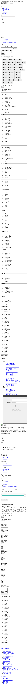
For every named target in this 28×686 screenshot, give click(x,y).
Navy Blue (7, 325)
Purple (6, 326)
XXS (18, 77)
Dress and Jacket (8, 120)
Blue (6, 324)
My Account (6, 9)
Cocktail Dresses (8, 98)
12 (24, 62)
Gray (6, 350)
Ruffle (6, 205)
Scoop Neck (7, 265)
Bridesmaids (7, 95)
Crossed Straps (8, 168)
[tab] (15, 373)
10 (19, 62)
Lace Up (6, 169)
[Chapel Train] (3, 567)
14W (16, 70)
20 (21, 65)
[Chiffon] (3, 559)
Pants (6, 129)
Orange (6, 340)
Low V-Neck (7, 258)
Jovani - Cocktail (9, 374)
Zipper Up (7, 174)
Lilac (6, 328)
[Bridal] (6, 522)
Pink (6, 332)
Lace (6, 203)
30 (5, 70)
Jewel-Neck (7, 257)
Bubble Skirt (7, 147)
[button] (5, 39)
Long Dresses (8, 126)
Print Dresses (7, 130)
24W (5, 75)
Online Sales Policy (7, 465)
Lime (6, 317)
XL (5, 82)
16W (22, 70)
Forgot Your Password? (16, 409)
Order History (6, 470)
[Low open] (4, 543)
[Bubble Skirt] (5, 534)
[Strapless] (4, 592)
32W (12, 77)
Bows (6, 195)
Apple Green (7, 314)
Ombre (6, 185)
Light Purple (7, 329)
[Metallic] (2, 547)
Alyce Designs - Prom (10, 368)
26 (15, 67)
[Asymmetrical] (3, 565)
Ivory (6, 343)
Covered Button (8, 167)
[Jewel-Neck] (4, 574)
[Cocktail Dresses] (6, 525)
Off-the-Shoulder (8, 260)
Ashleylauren (9, 369)
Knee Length (7, 241)
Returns (5, 459)
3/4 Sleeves (7, 288)
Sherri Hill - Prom (10, 384)
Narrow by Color (6, 309)
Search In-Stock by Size (8, 56)
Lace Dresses (7, 122)
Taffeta (6, 227)
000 (5, 59)
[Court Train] (3, 568)
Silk (5, 226)
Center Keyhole (8, 150)
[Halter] (4, 571)
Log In (4, 13)
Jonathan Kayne (9, 373)
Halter (6, 254)
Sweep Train (7, 244)
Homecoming (7, 105)
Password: (9, 402)
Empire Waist (7, 278)
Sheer (6, 172)
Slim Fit (6, 281)
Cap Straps (7, 300)
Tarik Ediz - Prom (10, 385)
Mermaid (6, 279)
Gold (6, 345)
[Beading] (4, 553)
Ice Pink (6, 330)
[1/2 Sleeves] (5, 583)
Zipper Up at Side (8, 175)
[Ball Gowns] (4, 528)
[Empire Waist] (4, 578)
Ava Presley (8, 370)
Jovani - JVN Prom (10, 378)
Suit (5, 137)
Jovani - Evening (9, 375)
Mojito (6, 313)
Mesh (6, 220)
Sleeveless (7, 294)
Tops (6, 138)
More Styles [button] (5, 386)
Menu (2, 37)
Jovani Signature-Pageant (11, 394)
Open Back (7, 155)
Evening (6, 101)
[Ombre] (2, 549)
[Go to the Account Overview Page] (1, 6)
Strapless (6, 268)
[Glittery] (2, 546)
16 (10, 65)
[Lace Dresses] (4, 531)
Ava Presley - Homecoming (12, 372)
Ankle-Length (8, 235)
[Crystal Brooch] (4, 556)
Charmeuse (7, 213)
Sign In (13, 405)
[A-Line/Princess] (4, 576)
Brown (6, 347)
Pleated (6, 157)
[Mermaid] (4, 579)
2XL (11, 82)
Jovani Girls (8, 391)
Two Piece (7, 141)
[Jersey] (3, 562)
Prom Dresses (8, 108)
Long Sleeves (7, 289)
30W (5, 77)
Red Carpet (7, 110)
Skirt (6, 136)
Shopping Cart (6, 10)
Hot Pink (7, 333)
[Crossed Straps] (4, 541)
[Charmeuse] (3, 558)
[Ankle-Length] (3, 564)
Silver (6, 351)
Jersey (6, 218)
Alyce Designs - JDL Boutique (12, 367)
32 (10, 70)
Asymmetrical (8, 236)
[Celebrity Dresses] (5, 535)
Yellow (6, 311)
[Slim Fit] (4, 580)
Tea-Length (7, 245)
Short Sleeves (7, 292)
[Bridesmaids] (6, 523)
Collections (5, 481)
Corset (6, 151)
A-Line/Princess (8, 277)
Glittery (6, 181)
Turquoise (7, 319)
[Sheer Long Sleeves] (5, 586)
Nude (6, 344)
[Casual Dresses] (6, 524)
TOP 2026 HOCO (10, 363)
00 (11, 59)
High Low (7, 152)
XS (5, 80)
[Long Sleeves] (5, 585)
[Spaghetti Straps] (4, 591)
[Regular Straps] (4, 590)
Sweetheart (7, 269)
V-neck (6, 271)
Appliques (7, 192)
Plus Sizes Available (9, 158)
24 (10, 67)
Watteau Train (8, 247)
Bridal (6, 94)
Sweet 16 (7, 112)
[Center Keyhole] (5, 536)
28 (21, 67)
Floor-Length (7, 240)
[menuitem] (15, 8)
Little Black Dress (8, 123)
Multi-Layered (8, 154)
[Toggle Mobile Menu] (1, 478)
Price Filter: (5, 50)
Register (5, 12)
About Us (5, 463)
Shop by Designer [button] (7, 360)
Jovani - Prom (9, 379)
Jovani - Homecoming (10, 377)
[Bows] (4, 554)
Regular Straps (8, 301)
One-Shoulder (8, 261)
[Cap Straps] (4, 589)
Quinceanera (7, 109)
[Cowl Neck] (4, 570)
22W (18, 72)
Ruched (6, 159)
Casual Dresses (8, 97)
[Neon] (2, 548)
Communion (7, 99)
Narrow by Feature (7, 89)
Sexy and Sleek (8, 131)
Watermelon (7, 336)
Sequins (6, 207)
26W (12, 75)
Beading (6, 194)
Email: (10, 400)
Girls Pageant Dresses (9, 104)
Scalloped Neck (8, 264)
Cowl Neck (7, 253)
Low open (7, 171)
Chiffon (6, 215)
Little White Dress (8, 125)
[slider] (25, 495)
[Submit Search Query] (16, 489)
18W (5, 72)
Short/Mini (7, 243)
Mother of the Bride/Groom (10, 106)
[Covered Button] (4, 540)
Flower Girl (7, 102)
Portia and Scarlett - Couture (12, 380)
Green (6, 315)
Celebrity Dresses (8, 148)
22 (5, 67)
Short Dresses (8, 134)
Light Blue (7, 321)
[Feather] (3, 560)
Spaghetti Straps (8, 302)
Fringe (6, 202)
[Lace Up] (4, 542)
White (6, 352)
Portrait (6, 262)
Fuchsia (6, 335)
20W (12, 72)
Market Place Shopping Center (9, 486)
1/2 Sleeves (7, 287)
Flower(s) (7, 201)
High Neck (7, 256)
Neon (6, 184)
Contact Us (5, 457)
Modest (6, 127)
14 (5, 65)
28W (18, 75)
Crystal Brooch (8, 197)
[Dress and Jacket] (4, 530)
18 (15, 65)
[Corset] (5, 537)
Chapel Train (7, 237)
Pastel (6, 186)
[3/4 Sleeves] (5, 584)
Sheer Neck (7, 267)
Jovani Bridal (9, 389)
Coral (6, 341)
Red (5, 339)
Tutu (6, 140)
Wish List (5, 8)
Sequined (7, 224)
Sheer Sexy (7, 133)
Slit (5, 161)
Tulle (6, 228)
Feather (6, 199)
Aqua (6, 318)
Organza (6, 222)
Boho (6, 119)
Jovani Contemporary (10, 390)
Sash (6, 206)
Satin (6, 223)
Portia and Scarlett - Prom (11, 383)
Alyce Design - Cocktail (11, 365)
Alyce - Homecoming (10, 364)
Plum (6, 337)
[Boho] (4, 529)
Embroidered (7, 198)
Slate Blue (7, 322)
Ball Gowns (7, 118)
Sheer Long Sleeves (9, 291)
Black (6, 348)
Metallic (6, 182)
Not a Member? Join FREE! (16, 410)
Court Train (7, 239)
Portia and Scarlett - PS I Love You (13, 381)
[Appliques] (4, 552)
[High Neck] (4, 573)
